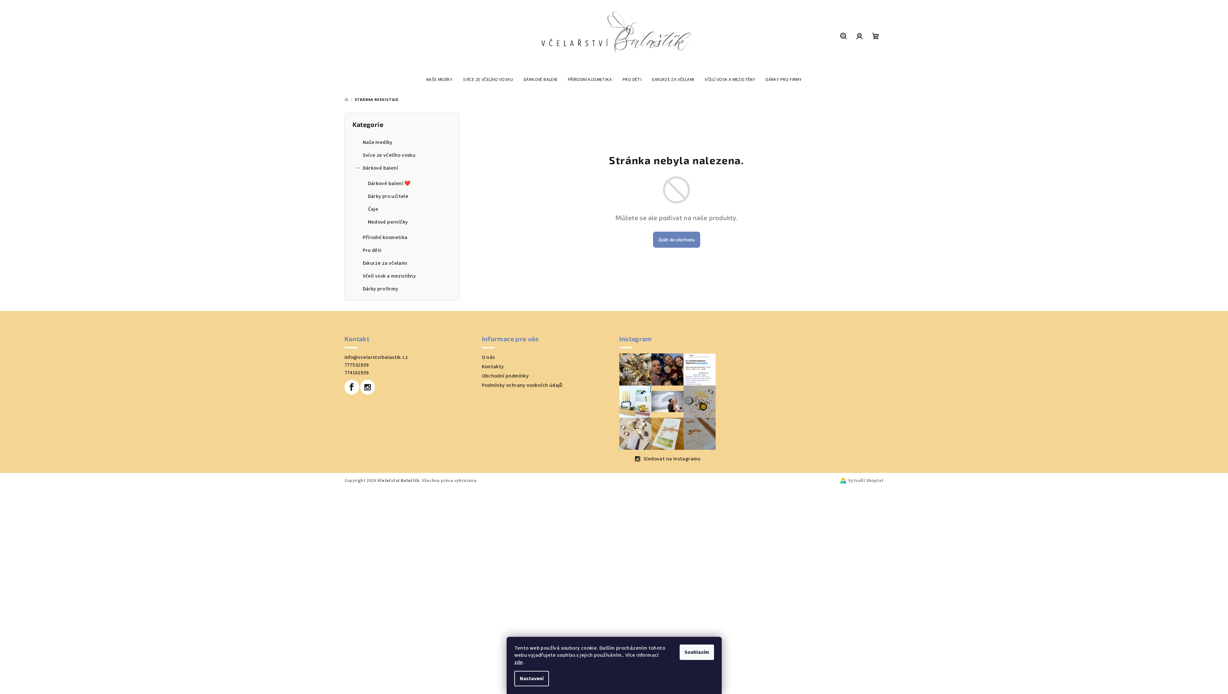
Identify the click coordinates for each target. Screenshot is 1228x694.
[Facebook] (351, 387)
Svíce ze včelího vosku (389, 155)
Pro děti (372, 250)
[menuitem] (439, 79)
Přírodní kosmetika (385, 237)
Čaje (373, 209)
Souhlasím (696, 652)
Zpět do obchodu (676, 239)
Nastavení (532, 678)
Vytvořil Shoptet (866, 480)
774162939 (356, 372)
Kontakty (493, 366)
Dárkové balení (380, 168)
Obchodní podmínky (505, 375)
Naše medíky (378, 142)
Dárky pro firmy (380, 288)
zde (518, 662)
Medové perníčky (388, 222)
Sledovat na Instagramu (672, 458)
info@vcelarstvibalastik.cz (376, 357)
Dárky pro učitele (388, 196)
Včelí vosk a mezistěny (389, 276)
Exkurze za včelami (385, 263)
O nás (488, 357)
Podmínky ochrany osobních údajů (522, 385)
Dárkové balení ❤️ (389, 183)
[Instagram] (367, 387)
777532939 (356, 365)
